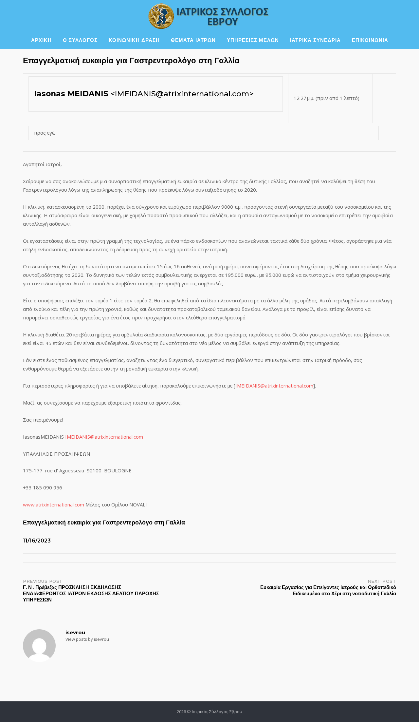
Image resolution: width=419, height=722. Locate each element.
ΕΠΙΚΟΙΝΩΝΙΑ (370, 40)
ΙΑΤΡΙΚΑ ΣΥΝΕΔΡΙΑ (315, 40)
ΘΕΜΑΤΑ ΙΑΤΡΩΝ (193, 40)
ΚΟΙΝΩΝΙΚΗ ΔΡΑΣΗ (134, 40)
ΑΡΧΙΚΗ (41, 40)
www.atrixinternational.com (53, 504)
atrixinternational (284, 385)
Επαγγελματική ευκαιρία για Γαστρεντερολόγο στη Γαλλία (104, 522)
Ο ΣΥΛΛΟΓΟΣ (80, 40)
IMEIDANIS (247, 385)
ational (125, 436)
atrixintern (106, 436)
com (308, 385)
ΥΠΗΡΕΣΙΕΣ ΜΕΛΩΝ (253, 40)
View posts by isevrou (87, 639)
